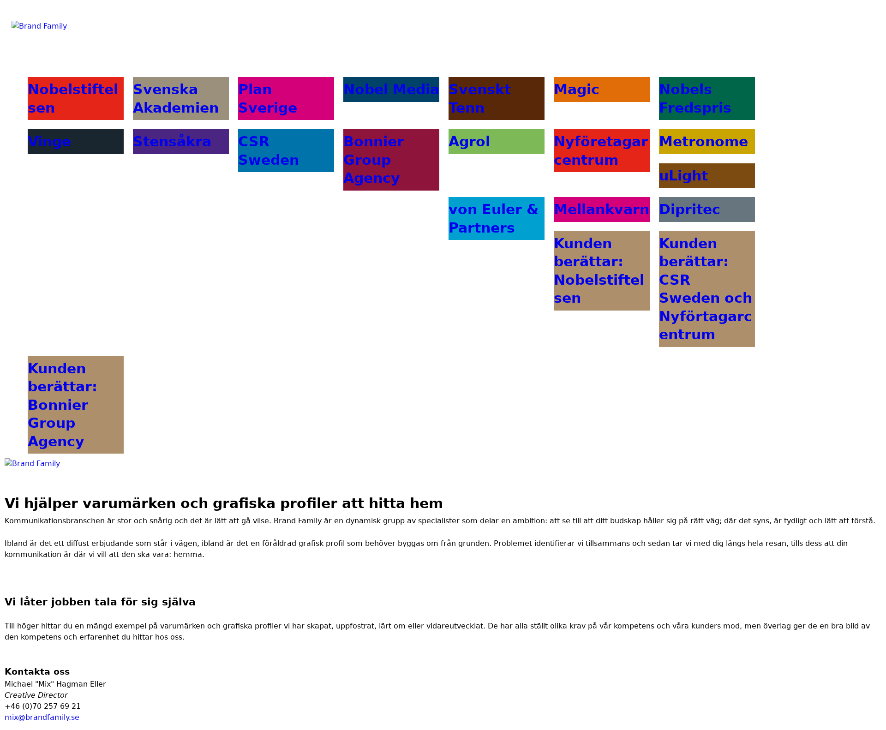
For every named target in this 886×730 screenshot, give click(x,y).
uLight (683, 176)
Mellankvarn (601, 209)
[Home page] (32, 463)
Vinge (49, 141)
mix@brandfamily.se (42, 717)
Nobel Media (391, 89)
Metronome (703, 141)
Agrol (469, 141)
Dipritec (689, 209)
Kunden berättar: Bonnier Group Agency (62, 404)
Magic (576, 89)
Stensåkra (172, 141)
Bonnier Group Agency (373, 159)
